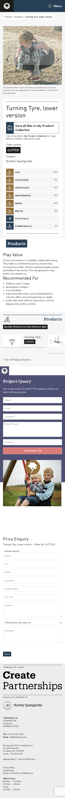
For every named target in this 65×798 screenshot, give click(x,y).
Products (8, 17)
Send (7, 654)
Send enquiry (30, 450)
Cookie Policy (8, 770)
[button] (54, 6)
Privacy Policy (9, 767)
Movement (18, 17)
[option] (32, 46)
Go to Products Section (18, 359)
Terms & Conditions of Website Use (18, 773)
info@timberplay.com (18, 737)
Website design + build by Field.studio (19, 759)
